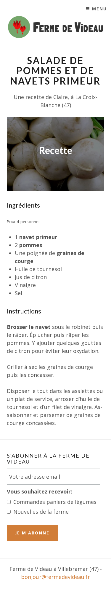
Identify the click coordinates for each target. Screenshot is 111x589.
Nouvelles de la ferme (41, 511)
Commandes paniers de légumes (54, 501)
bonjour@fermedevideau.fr (55, 576)
